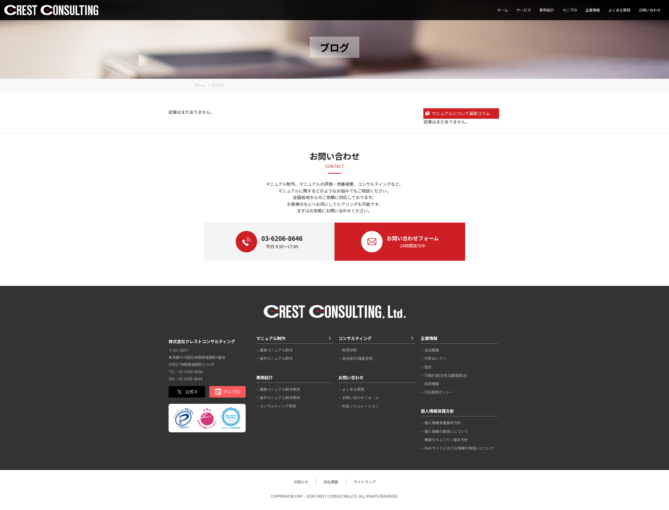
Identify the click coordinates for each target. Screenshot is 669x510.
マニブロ (231, 391)
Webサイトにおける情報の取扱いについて (459, 448)
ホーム (502, 10)
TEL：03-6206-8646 (186, 371)
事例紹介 (546, 10)
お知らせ (300, 481)
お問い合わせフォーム (360, 397)
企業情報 (592, 10)
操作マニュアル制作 (276, 358)
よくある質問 (619, 10)
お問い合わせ (650, 10)
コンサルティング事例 (278, 406)
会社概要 (431, 350)
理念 (428, 367)
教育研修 (349, 350)
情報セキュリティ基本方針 (446, 439)
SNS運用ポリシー (438, 392)
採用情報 (431, 383)
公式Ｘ (191, 391)
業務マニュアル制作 (276, 350)
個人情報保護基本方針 (442, 422)
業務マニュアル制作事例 (280, 389)
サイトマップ (365, 481)
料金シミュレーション (360, 406)
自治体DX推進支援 (357, 358)
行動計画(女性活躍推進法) (445, 375)
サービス (523, 10)
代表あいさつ (435, 358)
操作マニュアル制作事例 (280, 397)
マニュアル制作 (270, 338)
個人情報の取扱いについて (446, 431)
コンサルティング (355, 338)
